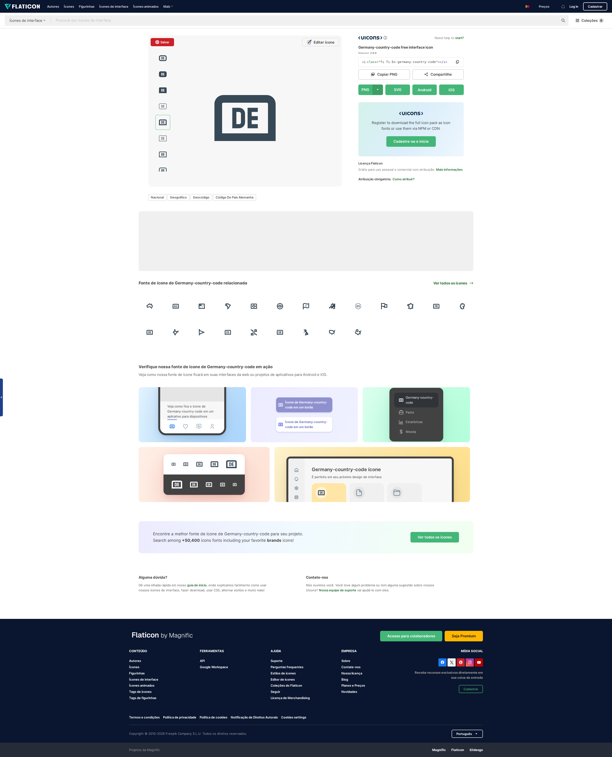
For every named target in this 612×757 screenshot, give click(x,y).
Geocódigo (201, 197)
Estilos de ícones (283, 673)
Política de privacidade (179, 717)
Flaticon (457, 750)
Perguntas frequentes (287, 667)
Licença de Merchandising (290, 698)
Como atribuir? (404, 179)
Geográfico (178, 197)
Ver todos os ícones (435, 537)
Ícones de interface (113, 6)
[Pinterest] (461, 662)
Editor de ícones (283, 679)
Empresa (349, 651)
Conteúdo (138, 651)
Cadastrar (595, 6)
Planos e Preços (353, 685)
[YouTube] (479, 662)
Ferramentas (212, 651)
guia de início (197, 585)
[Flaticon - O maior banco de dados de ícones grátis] (22, 6)
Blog (344, 679)
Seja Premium (464, 636)
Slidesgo (476, 750)
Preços (544, 6)
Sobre (345, 661)
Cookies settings (293, 717)
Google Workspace (214, 667)
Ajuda (276, 651)
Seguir (275, 692)
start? (459, 38)
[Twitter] (452, 662)
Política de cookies (213, 717)
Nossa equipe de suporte (337, 590)
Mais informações (449, 169)
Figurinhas (86, 6)
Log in (573, 6)
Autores (53, 6)
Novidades (349, 692)
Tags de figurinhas (142, 698)
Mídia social (472, 651)
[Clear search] (552, 20)
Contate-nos (351, 667)
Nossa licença (351, 673)
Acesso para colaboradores (411, 636)
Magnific (439, 750)
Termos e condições (144, 717)
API (202, 661)
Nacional (157, 197)
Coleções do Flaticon (286, 685)
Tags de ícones (140, 692)
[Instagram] (470, 662)
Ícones (69, 6)
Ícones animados (145, 6)
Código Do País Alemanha (234, 197)
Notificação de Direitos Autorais (254, 717)
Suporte (277, 661)
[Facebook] (442, 662)
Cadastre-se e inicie (411, 141)
